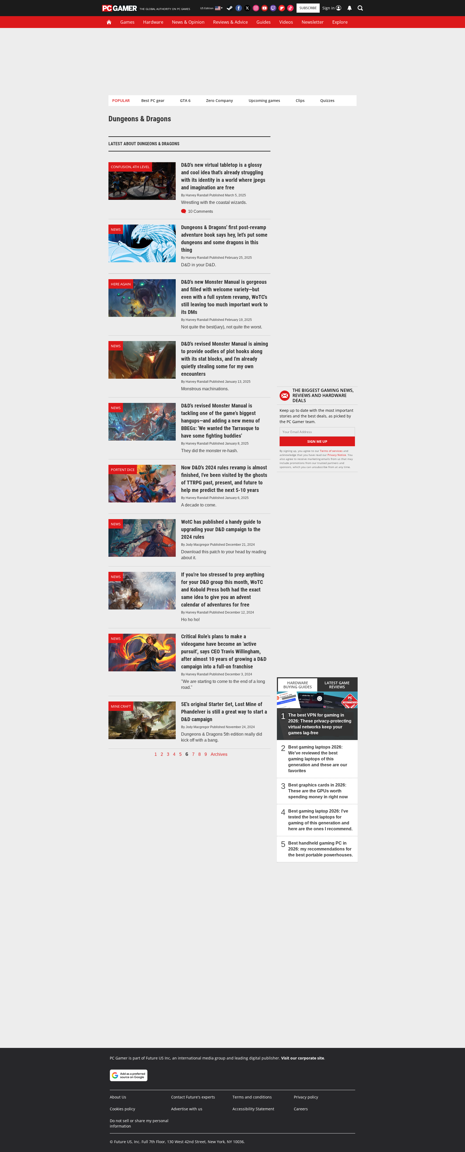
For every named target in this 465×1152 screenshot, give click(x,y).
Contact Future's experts (193, 1097)
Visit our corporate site (302, 1058)
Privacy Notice (336, 455)
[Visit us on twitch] (273, 8)
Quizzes (327, 100)
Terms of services (331, 451)
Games (127, 22)
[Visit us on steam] (230, 8)
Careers (301, 1108)
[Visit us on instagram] (256, 8)
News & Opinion (188, 22)
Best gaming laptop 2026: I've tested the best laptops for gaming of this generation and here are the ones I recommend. (320, 820)
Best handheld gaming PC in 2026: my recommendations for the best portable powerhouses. (320, 849)
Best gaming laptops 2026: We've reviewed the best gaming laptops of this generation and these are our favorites (317, 759)
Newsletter (313, 22)
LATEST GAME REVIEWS (337, 684)
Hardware (153, 22)
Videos (286, 22)
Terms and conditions (252, 1097)
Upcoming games (264, 100)
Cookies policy (122, 1108)
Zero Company (219, 100)
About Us (118, 1097)
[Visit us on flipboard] (282, 8)
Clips (300, 100)
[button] (360, 8)
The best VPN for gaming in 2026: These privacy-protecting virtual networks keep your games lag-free (319, 724)
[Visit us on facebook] (238, 8)
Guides (263, 22)
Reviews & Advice (230, 22)
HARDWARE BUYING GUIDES (297, 684)
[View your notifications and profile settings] (349, 8)
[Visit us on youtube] (264, 8)
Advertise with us (186, 1108)
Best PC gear (152, 100)
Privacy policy (306, 1097)
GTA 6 (185, 100)
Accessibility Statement (253, 1108)
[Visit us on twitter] (247, 8)
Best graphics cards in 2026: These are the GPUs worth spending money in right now (318, 791)
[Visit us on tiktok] (290, 8)
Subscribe (308, 8)
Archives (219, 754)
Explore (340, 22)
